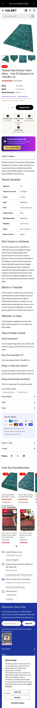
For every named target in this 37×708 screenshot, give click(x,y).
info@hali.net (11, 595)
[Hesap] (30, 10)
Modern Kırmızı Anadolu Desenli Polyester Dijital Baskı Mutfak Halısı (9, 535)
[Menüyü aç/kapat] (3, 10)
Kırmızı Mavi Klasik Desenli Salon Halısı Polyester (26, 535)
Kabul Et (17, 692)
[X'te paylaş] (17, 455)
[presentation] (4, 526)
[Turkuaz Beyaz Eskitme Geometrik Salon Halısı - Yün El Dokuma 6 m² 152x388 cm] (26, 482)
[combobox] (18, 16)
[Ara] (32, 16)
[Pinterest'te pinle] (23, 455)
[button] (3, 3)
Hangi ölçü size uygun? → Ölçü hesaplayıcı (15, 96)
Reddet (17, 697)
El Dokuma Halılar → (9, 392)
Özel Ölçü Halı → (23, 392)
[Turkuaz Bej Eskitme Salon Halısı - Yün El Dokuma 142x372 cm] (9, 482)
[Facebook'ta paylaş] (11, 455)
